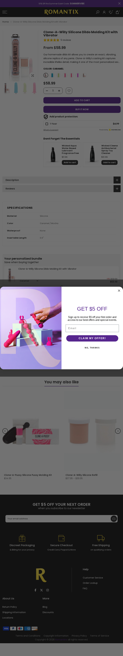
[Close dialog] (119, 290)
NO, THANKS (92, 348)
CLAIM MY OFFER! (92, 338)
